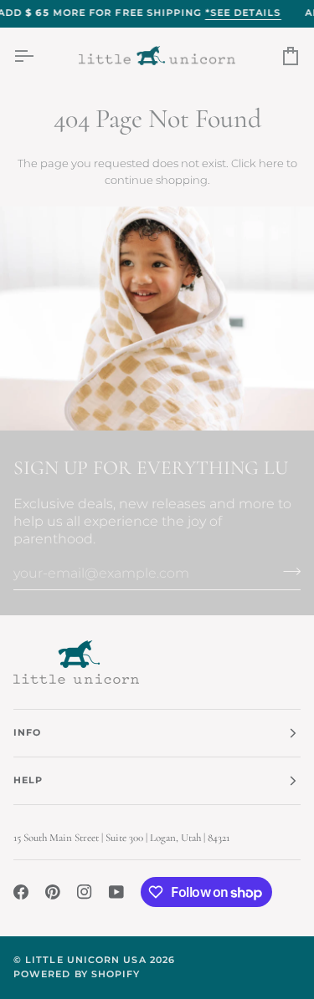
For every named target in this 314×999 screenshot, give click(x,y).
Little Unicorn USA (85, 960)
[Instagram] (84, 892)
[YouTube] (116, 892)
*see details (243, 13)
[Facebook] (20, 892)
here (271, 163)
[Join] (287, 571)
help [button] (28, 780)
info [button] (27, 732)
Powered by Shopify (76, 974)
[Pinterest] (52, 892)
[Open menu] (38, 56)
